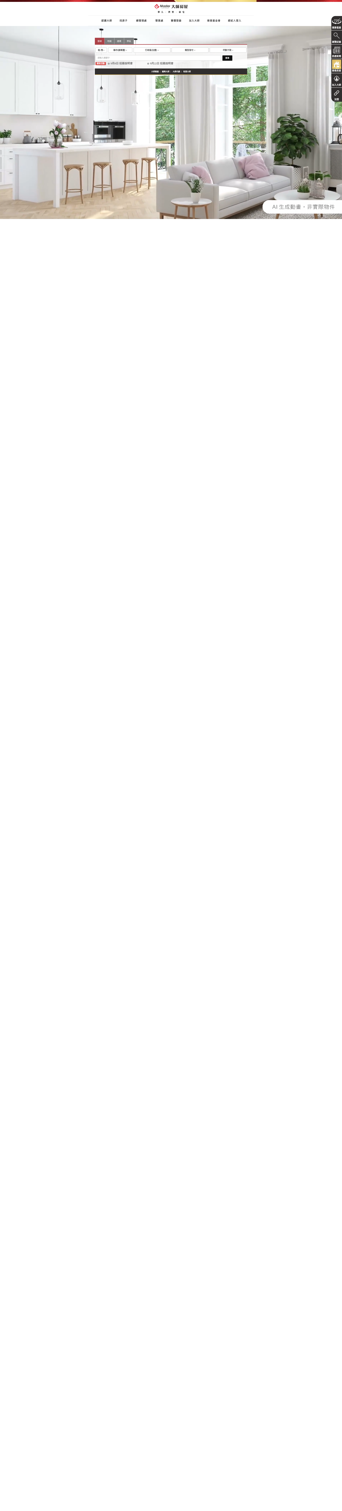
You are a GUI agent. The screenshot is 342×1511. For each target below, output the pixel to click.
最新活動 (101, 63)
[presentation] (99, 41)
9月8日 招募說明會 (121, 63)
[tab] (99, 41)
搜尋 (227, 58)
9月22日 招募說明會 (161, 63)
